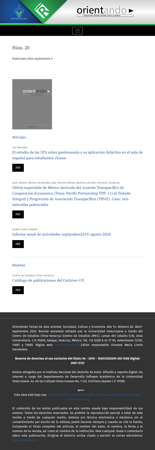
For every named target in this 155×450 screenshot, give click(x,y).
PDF (18, 167)
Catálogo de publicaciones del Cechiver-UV (48, 280)
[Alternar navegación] (77, 30)
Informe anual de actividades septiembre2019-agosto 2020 (61, 234)
